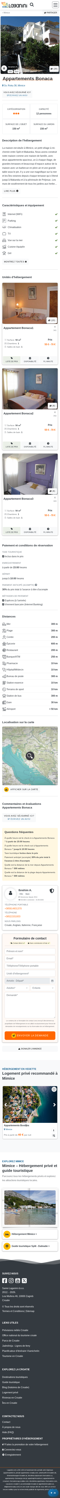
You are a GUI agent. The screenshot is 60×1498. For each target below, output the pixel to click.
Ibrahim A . (13, 67)
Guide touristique (11, 1382)
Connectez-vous (12, 1449)
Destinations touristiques (15, 1377)
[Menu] (55, 4)
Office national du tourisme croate (19, 1335)
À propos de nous (11, 1427)
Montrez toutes (14, 262)
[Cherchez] (33, 5)
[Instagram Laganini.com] (11, 1280)
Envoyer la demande (32, 1035)
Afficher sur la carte (24, 789)
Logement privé (10, 1392)
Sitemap (30, 1311)
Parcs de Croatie (11, 1340)
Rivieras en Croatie (12, 1397)
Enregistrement (13, 1455)
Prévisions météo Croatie (15, 1330)
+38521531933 (12, 916)
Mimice (6, 13)
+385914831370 (15, 908)
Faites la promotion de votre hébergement (26, 1444)
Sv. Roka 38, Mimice (14, 85)
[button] (30, 756)
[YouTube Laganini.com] (17, 1280)
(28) (55, 69)
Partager (51, 13)
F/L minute (48, 361)
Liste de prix (12, 361)
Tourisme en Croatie (12, 1356)
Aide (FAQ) (8, 1432)
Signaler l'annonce (31, 1049)
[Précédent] (9, 1104)
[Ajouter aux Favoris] (54, 1089)
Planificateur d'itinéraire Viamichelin (20, 1351)
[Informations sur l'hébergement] (53, 1130)
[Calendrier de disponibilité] (53, 1135)
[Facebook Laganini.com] (4, 1280)
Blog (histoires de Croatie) (15, 1387)
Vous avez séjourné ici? (17, 93)
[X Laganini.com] (24, 1280)
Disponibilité (30, 361)
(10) (53, 320)
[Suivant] (51, 1104)
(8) (53, 406)
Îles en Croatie (9, 1403)
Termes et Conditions (13, 1311)
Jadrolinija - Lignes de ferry (16, 1346)
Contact (6, 1422)
